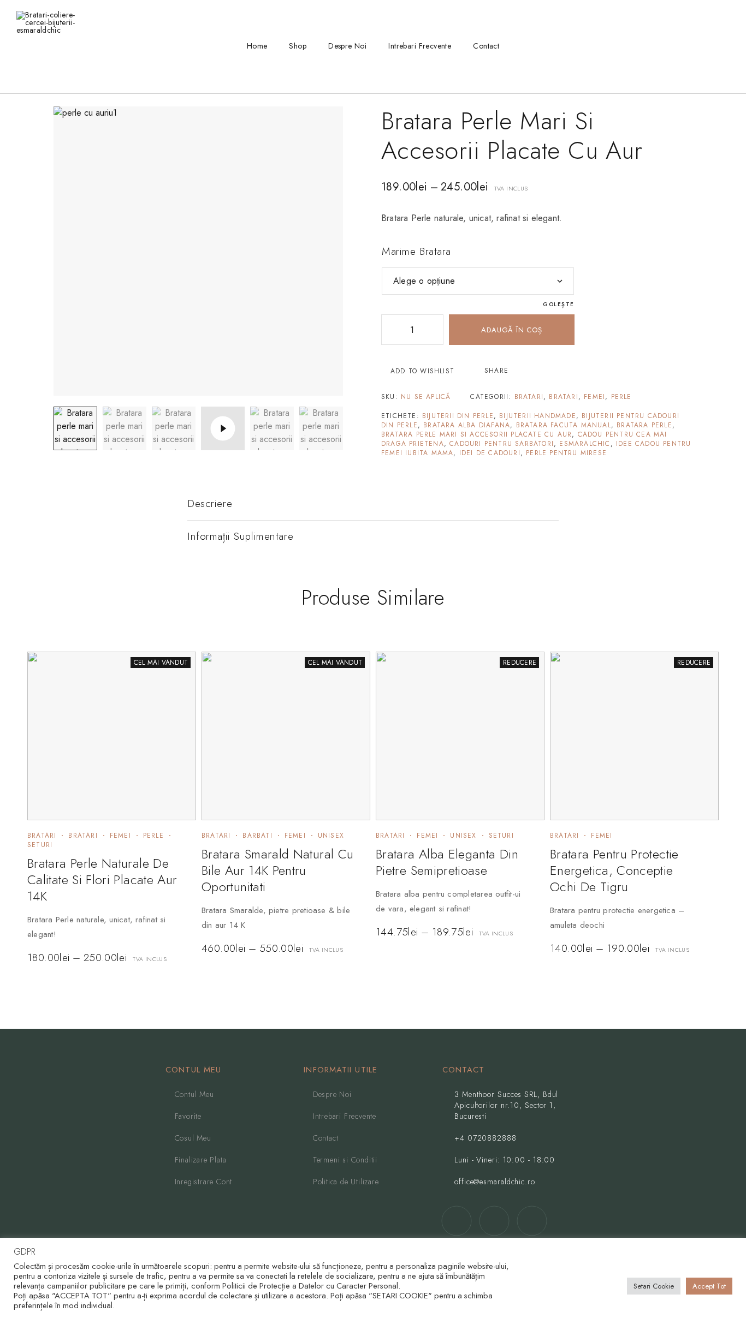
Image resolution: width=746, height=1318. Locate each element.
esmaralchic (584, 444)
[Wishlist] (708, 46)
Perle (621, 397)
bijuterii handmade (537, 416)
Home (257, 45)
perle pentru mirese (566, 453)
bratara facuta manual (563, 425)
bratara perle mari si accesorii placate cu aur (476, 434)
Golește (559, 304)
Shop (297, 45)
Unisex (331, 835)
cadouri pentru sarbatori (501, 444)
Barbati (257, 835)
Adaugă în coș (511, 330)
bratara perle (644, 425)
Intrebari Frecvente (419, 45)
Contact (486, 45)
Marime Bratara (416, 251)
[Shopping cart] (726, 46)
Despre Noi (347, 45)
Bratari (528, 397)
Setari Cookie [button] (653, 1286)
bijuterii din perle (458, 416)
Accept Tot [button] (709, 1286)
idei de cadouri (489, 453)
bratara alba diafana (466, 425)
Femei (594, 397)
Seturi (39, 845)
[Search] (673, 46)
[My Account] (691, 46)
